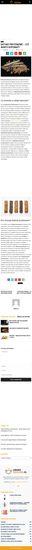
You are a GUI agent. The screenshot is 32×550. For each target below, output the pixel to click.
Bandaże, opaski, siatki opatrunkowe (11, 541)
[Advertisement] (16, 21)
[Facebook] (13, 486)
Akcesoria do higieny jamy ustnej (11, 529)
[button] (30, 2)
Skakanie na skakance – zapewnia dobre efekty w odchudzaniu (20, 503)
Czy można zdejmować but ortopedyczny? (11, 449)
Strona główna (4, 39)
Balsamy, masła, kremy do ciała (10, 527)
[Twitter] (18, 486)
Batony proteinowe (16, 120)
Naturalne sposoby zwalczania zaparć (6, 292)
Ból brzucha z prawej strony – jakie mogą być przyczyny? (19, 510)
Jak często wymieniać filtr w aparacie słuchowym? (14, 444)
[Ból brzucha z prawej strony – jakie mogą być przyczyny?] (5, 512)
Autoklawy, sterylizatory (8, 531)
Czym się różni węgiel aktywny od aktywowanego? (14, 440)
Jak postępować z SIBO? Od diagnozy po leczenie (13, 435)
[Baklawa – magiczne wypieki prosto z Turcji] (5, 337)
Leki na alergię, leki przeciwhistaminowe (13, 534)
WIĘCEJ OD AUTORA (23, 317)
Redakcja (6, 49)
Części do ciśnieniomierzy (8, 539)
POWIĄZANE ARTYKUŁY (8, 317)
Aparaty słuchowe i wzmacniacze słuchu (13, 524)
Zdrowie (3, 522)
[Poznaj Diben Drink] (5, 497)
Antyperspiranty (6, 536)
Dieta (2, 41)
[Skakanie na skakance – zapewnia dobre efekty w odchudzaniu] (5, 504)
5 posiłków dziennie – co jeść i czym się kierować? (24, 292)
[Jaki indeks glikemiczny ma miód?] (5, 330)
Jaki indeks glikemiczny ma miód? (19, 328)
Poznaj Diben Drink (15, 495)
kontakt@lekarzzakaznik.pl (21, 482)
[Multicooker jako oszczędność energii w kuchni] (5, 322)
